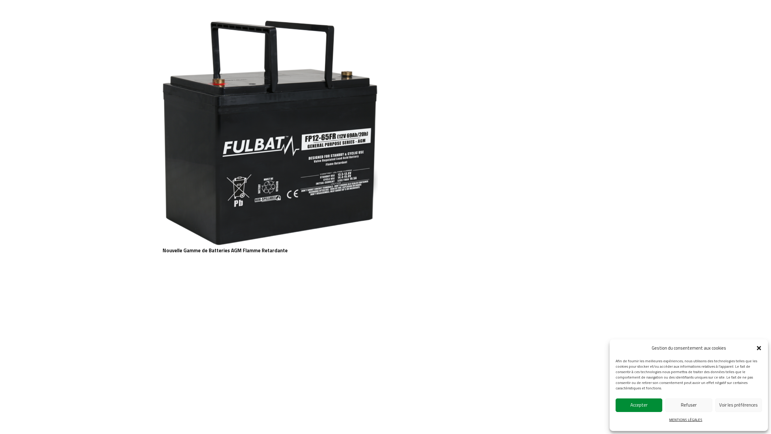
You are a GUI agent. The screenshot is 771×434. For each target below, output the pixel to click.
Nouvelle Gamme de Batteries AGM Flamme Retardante (225, 250)
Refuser (689, 404)
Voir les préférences (738, 404)
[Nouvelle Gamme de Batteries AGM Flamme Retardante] (270, 25)
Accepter (639, 404)
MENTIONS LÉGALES (685, 420)
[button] (759, 348)
